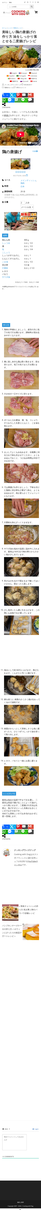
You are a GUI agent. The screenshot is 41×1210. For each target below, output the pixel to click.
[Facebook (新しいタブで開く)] (27, 2)
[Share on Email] (25, 95)
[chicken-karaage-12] (21, 606)
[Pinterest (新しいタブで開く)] (30, 2)
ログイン (4, 2)
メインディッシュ (28, 180)
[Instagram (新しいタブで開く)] (33, 2)
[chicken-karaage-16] (21, 724)
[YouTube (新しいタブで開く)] (38, 2)
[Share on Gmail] (31, 95)
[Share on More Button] (36, 100)
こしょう (6, 252)
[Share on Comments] (31, 100)
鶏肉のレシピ (9, 87)
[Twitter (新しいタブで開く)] (24, 2)
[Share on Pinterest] (19, 95)
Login (36, 1129)
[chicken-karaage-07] (21, 483)
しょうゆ (6, 243)
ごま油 (5, 261)
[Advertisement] (20, 1030)
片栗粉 (5, 268)
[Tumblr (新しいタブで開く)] (35, 2)
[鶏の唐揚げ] (20, 168)
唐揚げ (7, 115)
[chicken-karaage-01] (21, 357)
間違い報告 (36, 69)
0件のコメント (21, 87)
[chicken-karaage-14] (21, 635)
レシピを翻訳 (29, 69)
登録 (10, 2)
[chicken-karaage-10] (21, 544)
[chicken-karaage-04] (21, 390)
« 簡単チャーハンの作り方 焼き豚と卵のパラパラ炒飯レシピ (28, 909)
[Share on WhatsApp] (5, 100)
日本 (22, 186)
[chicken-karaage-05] (21, 416)
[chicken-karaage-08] (21, 518)
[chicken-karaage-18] (21, 756)
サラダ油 (6, 277)
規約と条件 (20, 1202)
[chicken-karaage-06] (21, 448)
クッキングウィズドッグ (13, 85)
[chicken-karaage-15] (21, 695)
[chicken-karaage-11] (21, 577)
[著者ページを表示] (6, 852)
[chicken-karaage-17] (21, 786)
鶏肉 (22, 183)
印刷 (34, 151)
